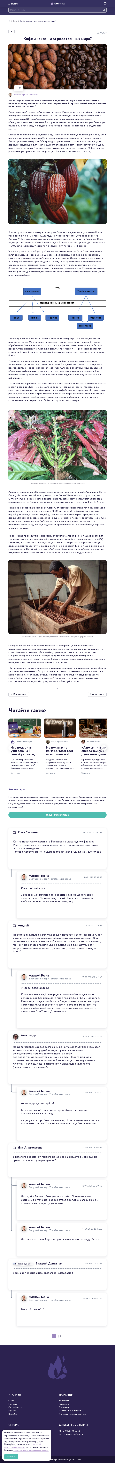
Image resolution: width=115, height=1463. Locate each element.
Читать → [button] (15, 773)
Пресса (12, 1411)
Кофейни (12, 1414)
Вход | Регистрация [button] (57, 815)
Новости (12, 1404)
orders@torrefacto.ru (72, 1434)
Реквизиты (64, 1404)
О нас (11, 1401)
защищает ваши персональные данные (31, 1450)
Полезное (64, 1407)
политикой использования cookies (22, 1446)
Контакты (64, 1401)
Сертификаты (15, 1407)
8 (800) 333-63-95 (71, 1431)
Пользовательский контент (72, 1414)
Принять (11, 1456)
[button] (13, 3)
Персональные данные (70, 1411)
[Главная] (9, 21)
